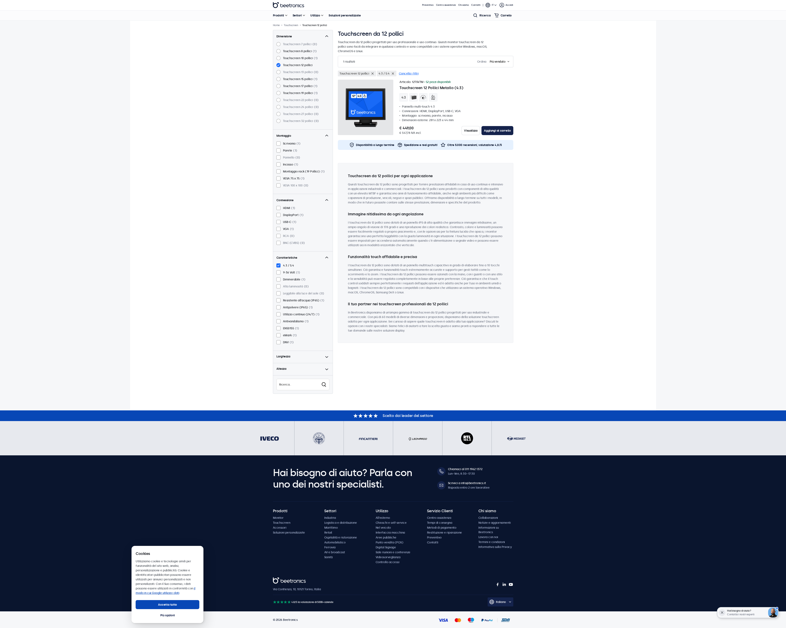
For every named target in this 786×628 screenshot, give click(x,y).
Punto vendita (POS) (389, 542)
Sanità (328, 557)
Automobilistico (335, 542)
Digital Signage (386, 547)
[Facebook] (497, 584)
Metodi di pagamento (441, 527)
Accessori (279, 527)
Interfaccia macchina (390, 532)
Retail (328, 532)
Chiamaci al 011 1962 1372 (465, 469)
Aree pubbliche (386, 537)
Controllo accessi (387, 562)
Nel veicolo (383, 527)
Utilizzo (315, 15)
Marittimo (331, 527)
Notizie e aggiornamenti (494, 522)
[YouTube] (510, 584)
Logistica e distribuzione (340, 522)
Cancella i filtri (409, 73)
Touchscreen (281, 522)
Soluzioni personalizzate (345, 15)
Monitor (278, 517)
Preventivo (428, 5)
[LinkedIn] (504, 584)
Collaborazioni (488, 517)
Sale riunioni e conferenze (393, 552)
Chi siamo (463, 5)
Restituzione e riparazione (444, 532)
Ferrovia (330, 547)
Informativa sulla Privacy (495, 546)
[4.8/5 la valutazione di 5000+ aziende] (282, 602)
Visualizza (470, 130)
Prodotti (278, 15)
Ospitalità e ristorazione (340, 537)
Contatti (475, 5)
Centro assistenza (446, 5)
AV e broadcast (334, 552)
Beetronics (288, 5)
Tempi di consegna (439, 522)
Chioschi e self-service (391, 522)
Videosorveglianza (388, 557)
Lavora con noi (488, 537)
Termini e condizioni (491, 542)
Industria (330, 517)
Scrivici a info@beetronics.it (467, 483)
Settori (297, 15)
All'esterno (383, 517)
